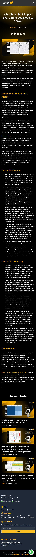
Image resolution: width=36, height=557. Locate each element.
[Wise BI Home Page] (8, 3)
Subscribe (18, 531)
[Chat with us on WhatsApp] (31, 552)
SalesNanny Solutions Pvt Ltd (22, 554)
